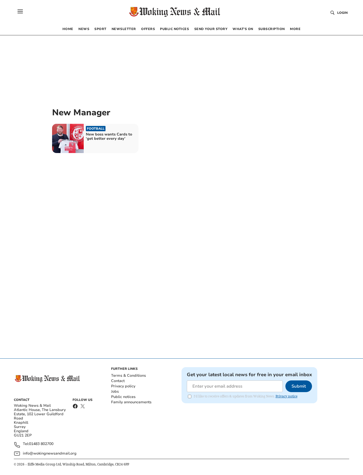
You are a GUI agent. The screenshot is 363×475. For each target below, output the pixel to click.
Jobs (115, 391)
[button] (20, 11)
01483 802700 (41, 444)
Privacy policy (123, 386)
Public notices (123, 396)
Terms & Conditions (128, 375)
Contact (118, 380)
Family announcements (131, 402)
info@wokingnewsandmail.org (50, 453)
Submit (299, 386)
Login (342, 13)
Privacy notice (286, 396)
